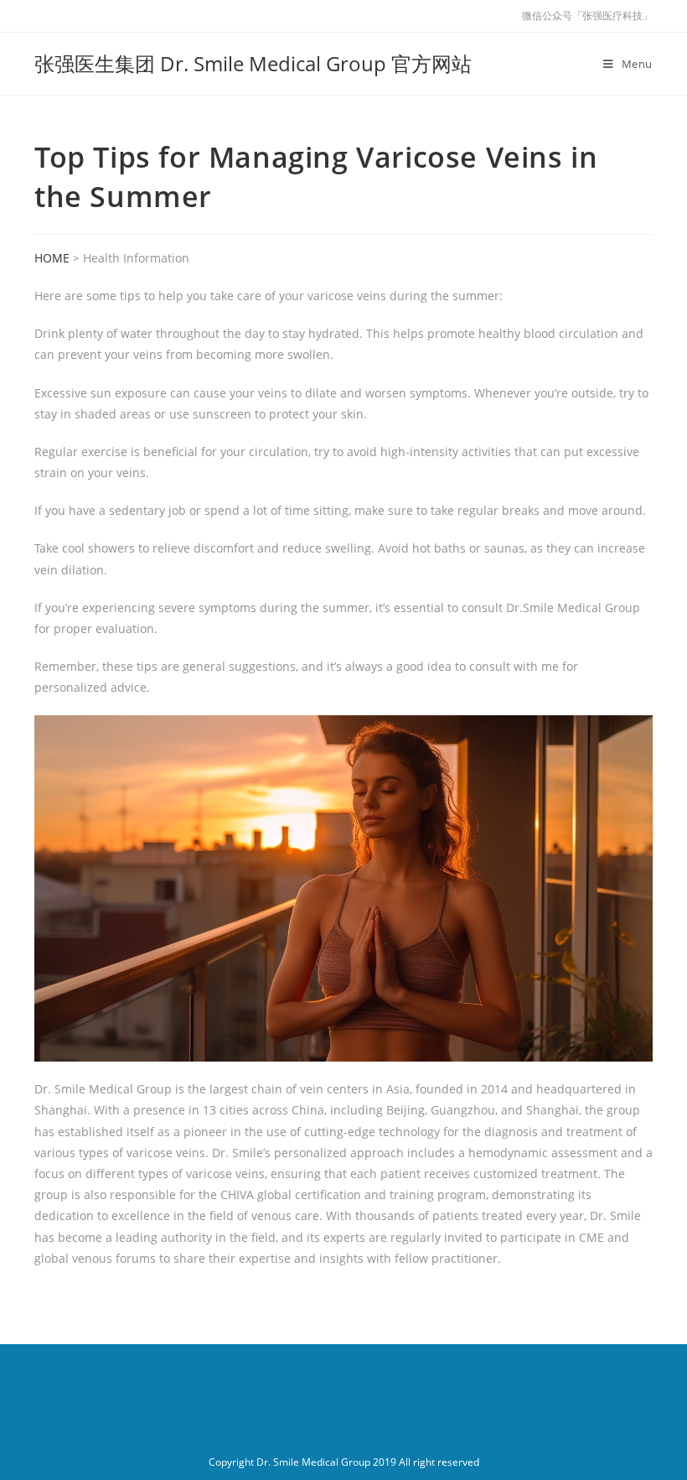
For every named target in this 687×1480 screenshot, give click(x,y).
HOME (52, 258)
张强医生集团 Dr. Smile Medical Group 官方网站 (253, 63)
